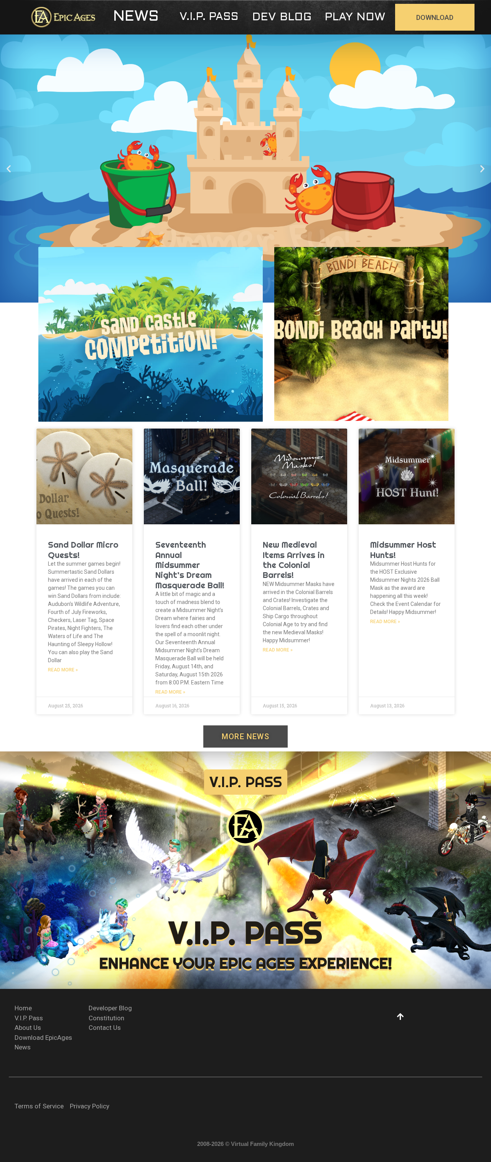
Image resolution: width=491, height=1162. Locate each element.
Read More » (63, 670)
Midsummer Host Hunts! (403, 549)
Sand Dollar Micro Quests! (83, 549)
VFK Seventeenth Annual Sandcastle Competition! (150, 348)
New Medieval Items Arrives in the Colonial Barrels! (294, 559)
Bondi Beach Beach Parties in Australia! (361, 348)
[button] (136, 17)
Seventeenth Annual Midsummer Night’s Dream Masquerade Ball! (189, 565)
